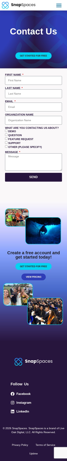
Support (14, 143)
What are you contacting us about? (32, 128)
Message (12, 152)
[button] (59, 5)
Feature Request (21, 139)
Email (9, 101)
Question (15, 135)
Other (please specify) (25, 147)
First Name (13, 74)
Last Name (13, 88)
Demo (12, 131)
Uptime (33, 453)
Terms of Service (45, 444)
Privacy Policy (20, 444)
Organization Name (19, 114)
